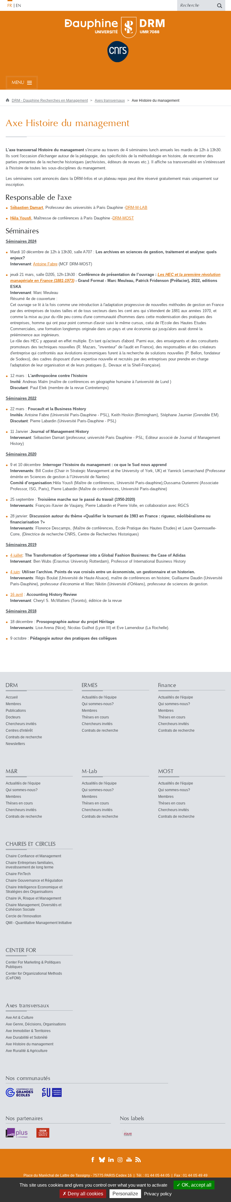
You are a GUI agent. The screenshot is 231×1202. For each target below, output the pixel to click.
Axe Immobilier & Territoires (28, 1031)
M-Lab (89, 771)
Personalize (125, 1193)
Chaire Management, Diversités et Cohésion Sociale (33, 907)
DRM (12, 685)
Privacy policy (158, 1193)
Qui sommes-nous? (98, 704)
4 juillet (16, 555)
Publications (16, 710)
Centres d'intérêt (19, 730)
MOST (166, 771)
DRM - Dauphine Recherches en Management (50, 100)
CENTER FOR (21, 950)
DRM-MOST (123, 218)
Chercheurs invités (21, 724)
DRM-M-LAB (136, 207)
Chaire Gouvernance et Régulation (34, 880)
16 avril (16, 594)
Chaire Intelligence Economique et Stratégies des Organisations (34, 889)
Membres (13, 704)
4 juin (15, 572)
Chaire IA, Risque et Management (33, 898)
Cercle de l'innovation (23, 916)
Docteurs (13, 717)
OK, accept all (195, 1185)
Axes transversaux (110, 100)
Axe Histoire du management (29, 1044)
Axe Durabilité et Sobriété (27, 1037)
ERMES (89, 685)
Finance (167, 685)
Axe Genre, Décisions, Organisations (36, 1024)
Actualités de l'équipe (99, 697)
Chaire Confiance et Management (33, 856)
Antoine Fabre (45, 264)
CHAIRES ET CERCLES (31, 844)
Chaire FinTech (18, 874)
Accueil (12, 697)
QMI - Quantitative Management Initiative (39, 923)
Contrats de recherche (24, 737)
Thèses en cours (95, 717)
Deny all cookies (84, 1193)
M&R (12, 771)
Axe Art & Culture (19, 1017)
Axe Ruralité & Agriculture (27, 1051)
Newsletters (15, 744)
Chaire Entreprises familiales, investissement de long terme (30, 865)
